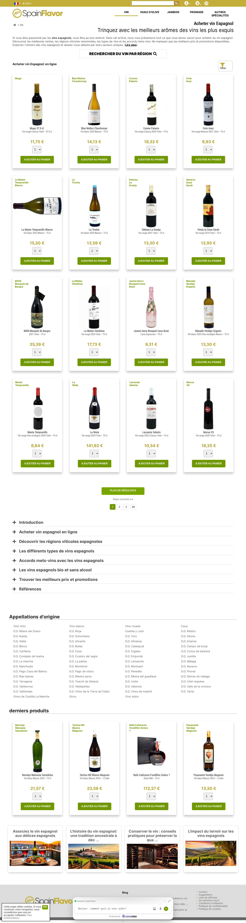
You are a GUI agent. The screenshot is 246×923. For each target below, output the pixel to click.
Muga (18, 78)
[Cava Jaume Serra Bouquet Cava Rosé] (151, 328)
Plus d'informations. (18, 916)
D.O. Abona (188, 636)
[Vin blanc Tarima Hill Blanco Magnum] (94, 772)
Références (28, 589)
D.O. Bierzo (20, 646)
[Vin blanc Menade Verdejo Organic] (208, 328)
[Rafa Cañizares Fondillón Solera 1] (151, 772)
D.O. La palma (78, 661)
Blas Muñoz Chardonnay (79, 80)
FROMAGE (196, 12)
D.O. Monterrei (78, 666)
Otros (72, 696)
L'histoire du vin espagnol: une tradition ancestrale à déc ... (93, 835)
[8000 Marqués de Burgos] (37, 328)
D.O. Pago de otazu (81, 671)
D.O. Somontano (79, 636)
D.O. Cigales (132, 651)
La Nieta (75, 383)
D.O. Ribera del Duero (26, 631)
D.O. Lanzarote (134, 661)
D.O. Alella (19, 641)
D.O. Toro (131, 636)
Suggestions (205, 894)
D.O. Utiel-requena (192, 681)
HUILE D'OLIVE (149, 12)
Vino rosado (133, 626)
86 (133, 506)
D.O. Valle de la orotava (196, 686)
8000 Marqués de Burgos (21, 283)
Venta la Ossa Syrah (190, 182)
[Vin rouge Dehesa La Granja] (151, 226)
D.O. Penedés (133, 671)
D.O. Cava (75, 651)
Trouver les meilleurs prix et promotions (57, 579)
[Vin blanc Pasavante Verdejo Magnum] (208, 772)
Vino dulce (132, 696)
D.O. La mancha (23, 661)
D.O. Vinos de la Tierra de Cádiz (89, 691)
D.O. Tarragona (22, 681)
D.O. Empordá (134, 656)
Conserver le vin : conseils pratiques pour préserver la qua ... (152, 835)
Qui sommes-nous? (209, 900)
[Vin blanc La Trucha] (94, 226)
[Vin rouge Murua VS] (208, 429)
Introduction (29, 522)
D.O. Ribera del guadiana (140, 676)
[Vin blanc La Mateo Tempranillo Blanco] (37, 226)
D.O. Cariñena (21, 651)
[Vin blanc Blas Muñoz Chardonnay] (94, 125)
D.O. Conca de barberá (195, 651)
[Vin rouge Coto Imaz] (208, 125)
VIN (126, 12)
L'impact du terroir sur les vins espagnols (211, 833)
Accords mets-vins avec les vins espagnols (60, 560)
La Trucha (76, 181)
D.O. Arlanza (188, 641)
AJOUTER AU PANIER (37, 159)
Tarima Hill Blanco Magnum (78, 728)
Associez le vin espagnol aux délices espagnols (35, 833)
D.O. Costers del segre (83, 656)
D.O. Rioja (75, 631)
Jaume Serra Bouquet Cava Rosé (137, 283)
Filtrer (223, 68)
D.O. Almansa (133, 641)
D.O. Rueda (20, 636)
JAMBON (173, 12)
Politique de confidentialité (213, 906)
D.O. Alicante (77, 641)
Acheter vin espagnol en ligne (46, 532)
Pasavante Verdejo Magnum (192, 728)
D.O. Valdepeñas (79, 686)
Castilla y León (134, 631)
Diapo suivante (123, 499)
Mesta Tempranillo (22, 383)
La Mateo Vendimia (77, 282)
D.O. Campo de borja (194, 646)
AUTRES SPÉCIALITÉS (220, 13)
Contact (203, 891)
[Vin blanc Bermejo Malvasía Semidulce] (37, 772)
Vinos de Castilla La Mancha (31, 696)
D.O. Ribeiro (188, 631)
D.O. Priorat (188, 671)
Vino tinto (19, 626)
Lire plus (131, 45)
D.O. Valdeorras (23, 686)
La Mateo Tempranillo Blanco (22, 182)
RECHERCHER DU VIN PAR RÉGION (121, 54)
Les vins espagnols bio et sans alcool (54, 570)
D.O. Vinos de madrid (138, 691)
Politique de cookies (210, 908)
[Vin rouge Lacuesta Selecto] (151, 429)
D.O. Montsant (134, 666)
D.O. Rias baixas (23, 676)
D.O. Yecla (187, 691)
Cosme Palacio (133, 80)
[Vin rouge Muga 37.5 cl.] (37, 125)
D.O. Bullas (76, 646)
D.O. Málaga (188, 661)
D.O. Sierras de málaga (195, 676)
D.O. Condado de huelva (28, 656)
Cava (184, 626)
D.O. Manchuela (23, 666)
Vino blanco (76, 626)
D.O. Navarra (189, 666)
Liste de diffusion (208, 897)
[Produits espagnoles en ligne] (38, 15)
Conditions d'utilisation (211, 903)
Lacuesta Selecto (134, 383)
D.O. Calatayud (134, 646)
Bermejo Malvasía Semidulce (21, 728)
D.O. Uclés (131, 681)
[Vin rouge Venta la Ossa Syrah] (208, 226)
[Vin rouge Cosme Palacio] (151, 125)
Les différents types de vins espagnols (55, 551)
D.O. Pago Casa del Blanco (30, 671)
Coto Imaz (189, 80)
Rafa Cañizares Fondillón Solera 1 (138, 728)
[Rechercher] (176, 3)
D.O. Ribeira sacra (80, 676)
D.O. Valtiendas (22, 691)
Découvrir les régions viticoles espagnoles (59, 541)
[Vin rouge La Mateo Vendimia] (94, 328)
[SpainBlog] (206, 3)
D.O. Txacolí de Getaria (83, 681)
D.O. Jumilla (188, 656)
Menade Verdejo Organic (190, 283)
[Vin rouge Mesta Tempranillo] (37, 429)
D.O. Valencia (133, 686)
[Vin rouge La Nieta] (94, 429)
